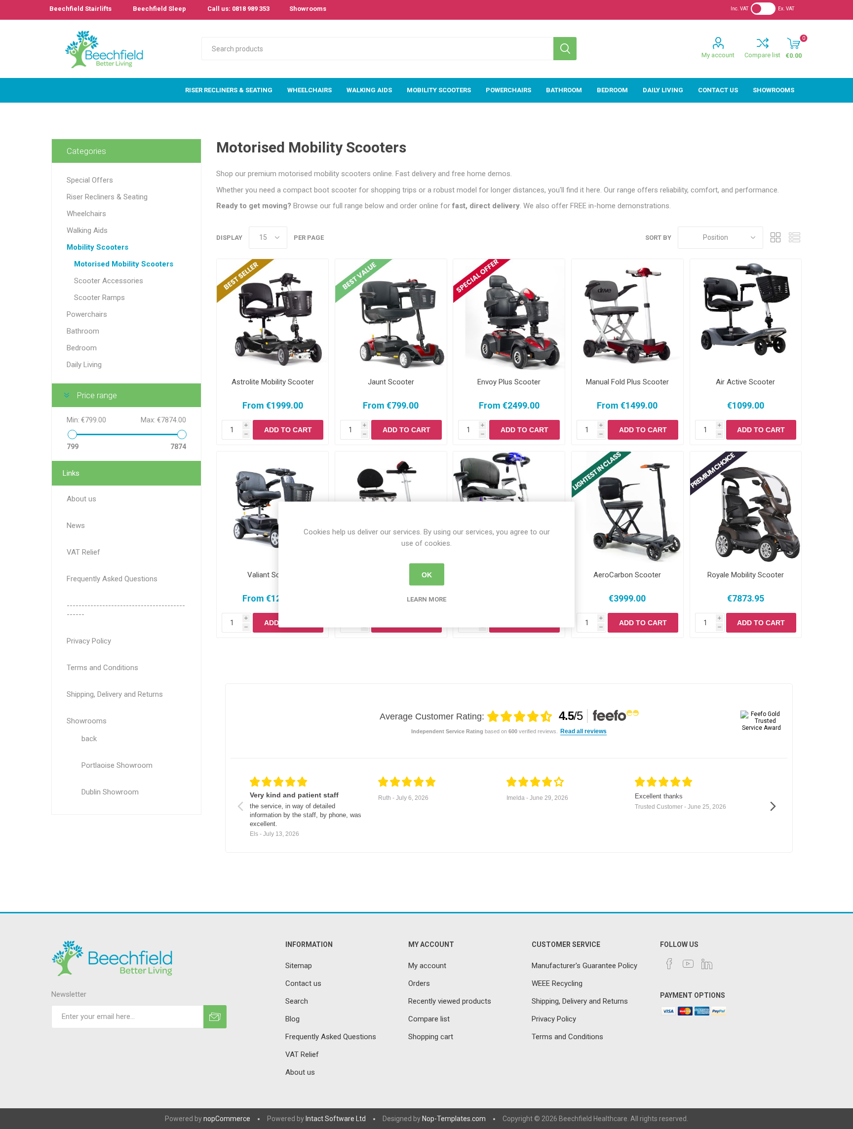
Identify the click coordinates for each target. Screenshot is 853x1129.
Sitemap (298, 965)
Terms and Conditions (567, 1036)
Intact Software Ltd (336, 1119)
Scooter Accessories (108, 280)
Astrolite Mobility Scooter (273, 381)
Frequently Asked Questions (330, 1036)
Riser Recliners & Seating (107, 196)
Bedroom (82, 347)
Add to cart (288, 430)
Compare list (762, 55)
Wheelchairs (86, 213)
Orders (419, 983)
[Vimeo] (707, 964)
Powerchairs (87, 314)
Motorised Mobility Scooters (123, 264)
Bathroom (83, 331)
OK (427, 574)
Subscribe (215, 1016)
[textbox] (377, 48)
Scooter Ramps (99, 297)
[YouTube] (688, 964)
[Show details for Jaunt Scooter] (391, 315)
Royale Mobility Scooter (745, 574)
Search (565, 48)
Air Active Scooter (745, 381)
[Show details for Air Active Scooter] (746, 315)
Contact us (303, 983)
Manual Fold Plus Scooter (627, 381)
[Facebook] (669, 964)
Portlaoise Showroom (117, 765)
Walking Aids (87, 230)
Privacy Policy (554, 1019)
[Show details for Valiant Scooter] (272, 507)
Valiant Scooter (272, 574)
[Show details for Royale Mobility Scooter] (746, 507)
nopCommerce (226, 1119)
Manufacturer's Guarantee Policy (584, 965)
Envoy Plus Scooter (509, 381)
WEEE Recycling (557, 983)
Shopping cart (430, 1036)
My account (718, 55)
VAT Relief (302, 1054)
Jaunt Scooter (391, 381)
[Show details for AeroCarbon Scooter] (627, 507)
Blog (292, 1019)
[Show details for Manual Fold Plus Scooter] (627, 315)
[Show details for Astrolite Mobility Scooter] (272, 315)
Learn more (426, 599)
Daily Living (84, 364)
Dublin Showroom (110, 792)
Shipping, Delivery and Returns (580, 1001)
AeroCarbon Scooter (627, 574)
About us (300, 1072)
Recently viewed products (449, 1001)
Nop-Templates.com (454, 1119)
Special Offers (90, 180)
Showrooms (307, 8)
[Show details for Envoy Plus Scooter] (509, 315)
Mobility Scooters (97, 247)
